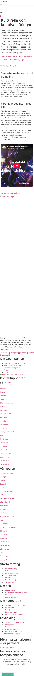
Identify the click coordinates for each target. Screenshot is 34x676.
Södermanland (5, 443)
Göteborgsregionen (7, 403)
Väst (1, 553)
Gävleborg (3, 399)
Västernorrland (5, 461)
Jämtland (3, 410)
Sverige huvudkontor (7, 385)
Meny (2, 12)
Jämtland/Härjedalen (7, 498)
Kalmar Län (4, 506)
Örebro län (4, 556)
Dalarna (2, 392)
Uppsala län (4, 446)
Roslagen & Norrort (7, 432)
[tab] (17, 382)
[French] (4, 635)
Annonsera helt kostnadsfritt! (17, 664)
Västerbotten (4, 457)
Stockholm (4, 439)
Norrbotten (4, 1)
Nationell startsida (6, 473)
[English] (3, 635)
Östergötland (4, 464)
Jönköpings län (5, 414)
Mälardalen (4, 425)
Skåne (2, 435)
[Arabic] (1, 635)
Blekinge (3, 388)
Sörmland (3, 531)
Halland (2, 407)
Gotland (3, 396)
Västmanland (4, 549)
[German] (6, 635)
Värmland (3, 450)
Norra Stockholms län (7, 527)
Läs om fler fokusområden (10, 193)
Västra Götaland (6, 453)
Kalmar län (3, 417)
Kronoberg (4, 421)
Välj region (8, 383)
